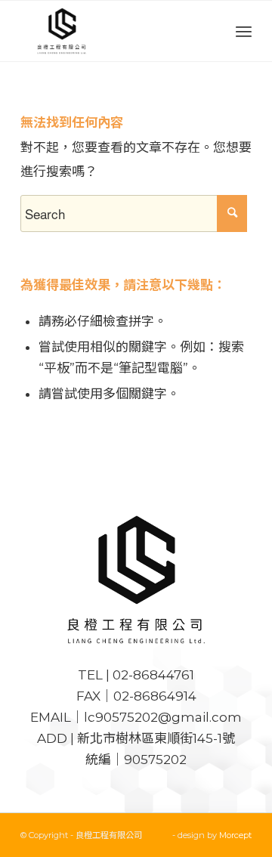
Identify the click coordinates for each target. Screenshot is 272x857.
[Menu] (244, 31)
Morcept (235, 835)
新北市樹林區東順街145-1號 (156, 738)
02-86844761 (153, 674)
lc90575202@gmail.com (163, 717)
